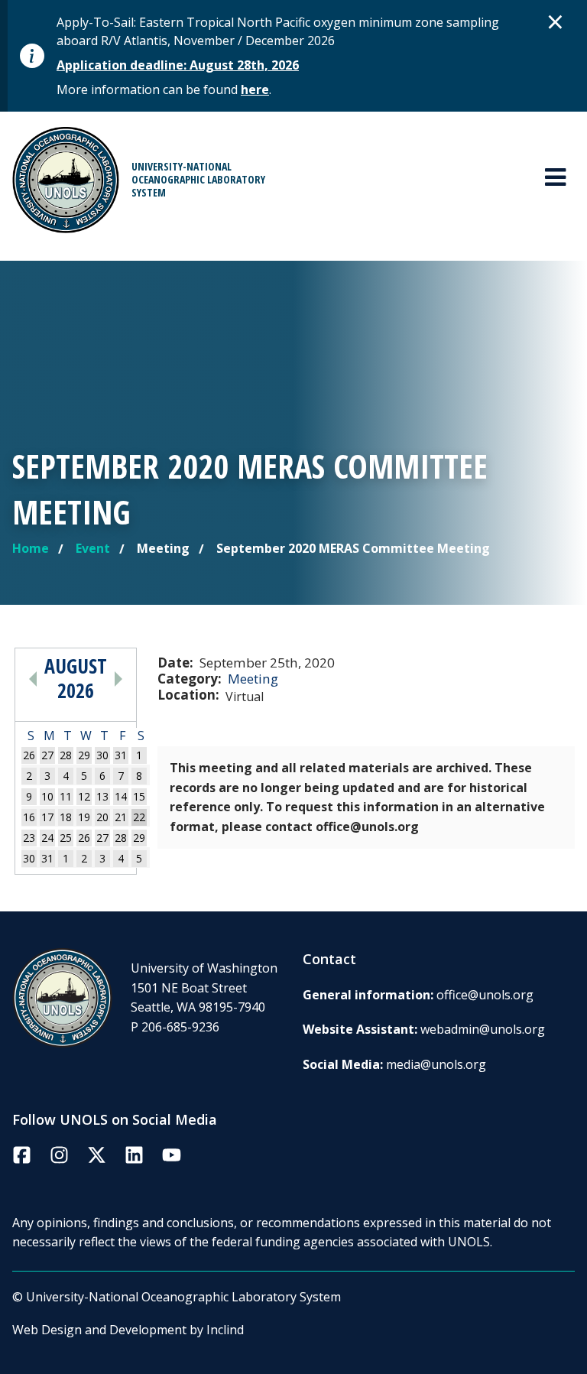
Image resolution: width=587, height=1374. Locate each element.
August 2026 (75, 678)
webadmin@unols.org (482, 1029)
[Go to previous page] (32, 678)
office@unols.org (484, 994)
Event (93, 548)
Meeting (253, 678)
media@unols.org (436, 1064)
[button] (556, 21)
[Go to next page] (118, 678)
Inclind (225, 1329)
